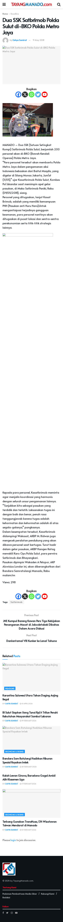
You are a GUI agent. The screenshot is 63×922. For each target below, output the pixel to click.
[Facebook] (18, 94)
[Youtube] (45, 94)
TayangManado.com (23, 880)
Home (5, 13)
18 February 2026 (29, 767)
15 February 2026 (28, 830)
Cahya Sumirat (20, 40)
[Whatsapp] (31, 94)
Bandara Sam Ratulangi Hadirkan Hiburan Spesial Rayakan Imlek (27, 760)
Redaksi (6, 897)
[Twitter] (38, 94)
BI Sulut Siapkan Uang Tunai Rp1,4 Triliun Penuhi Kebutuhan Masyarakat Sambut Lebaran (30, 714)
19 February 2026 (28, 720)
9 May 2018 (38, 40)
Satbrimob (17, 602)
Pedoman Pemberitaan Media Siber (20, 893)
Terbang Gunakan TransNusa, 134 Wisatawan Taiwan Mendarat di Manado (29, 823)
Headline (15, 13)
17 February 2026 (28, 784)
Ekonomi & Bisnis (14, 751)
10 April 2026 (27, 703)
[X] (25, 94)
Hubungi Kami (47, 893)
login (13, 840)
